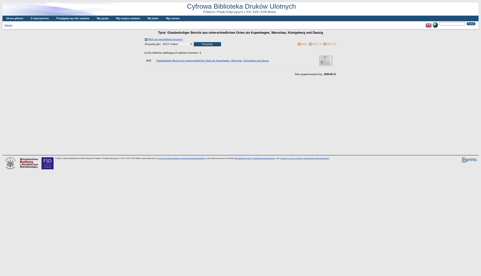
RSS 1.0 (317, 44)
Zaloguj (8, 25)
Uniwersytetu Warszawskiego (193, 158)
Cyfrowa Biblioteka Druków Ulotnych (241, 8)
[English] (429, 23)
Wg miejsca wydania (128, 18)
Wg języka (103, 18)
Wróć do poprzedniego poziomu (165, 39)
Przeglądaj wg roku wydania (72, 18)
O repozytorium (40, 18)
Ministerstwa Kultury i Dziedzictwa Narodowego (255, 158)
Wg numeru (173, 18)
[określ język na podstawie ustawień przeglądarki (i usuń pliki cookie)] (435, 23)
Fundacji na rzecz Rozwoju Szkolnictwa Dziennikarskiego (304, 158)
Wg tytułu (153, 18)
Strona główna (14, 18)
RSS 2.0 (331, 44)
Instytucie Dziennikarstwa (169, 158)
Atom (304, 44)
